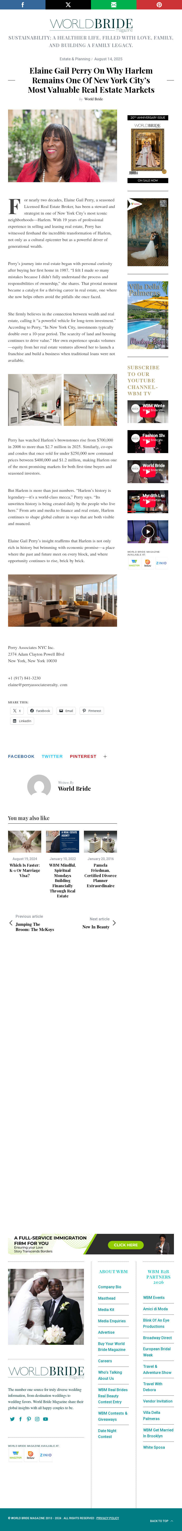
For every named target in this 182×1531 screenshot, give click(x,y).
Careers (105, 1361)
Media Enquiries (112, 1321)
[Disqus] (62, 1013)
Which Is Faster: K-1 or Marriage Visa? (24, 870)
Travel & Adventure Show (157, 1369)
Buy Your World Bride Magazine (111, 1346)
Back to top (159, 1521)
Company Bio (109, 1287)
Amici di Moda (155, 1309)
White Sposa (154, 1447)
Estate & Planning (75, 59)
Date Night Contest (107, 1434)
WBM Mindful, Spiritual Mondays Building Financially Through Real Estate (62, 880)
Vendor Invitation (158, 1401)
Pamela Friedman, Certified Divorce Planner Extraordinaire (100, 875)
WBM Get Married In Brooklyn (158, 1433)
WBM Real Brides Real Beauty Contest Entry (113, 1396)
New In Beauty (95, 923)
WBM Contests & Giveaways (112, 1416)
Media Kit (106, 1309)
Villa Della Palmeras (151, 1415)
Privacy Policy (107, 1518)
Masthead (106, 1298)
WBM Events (154, 1297)
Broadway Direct (157, 1338)
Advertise (106, 1332)
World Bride (93, 98)
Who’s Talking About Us (110, 1375)
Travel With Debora (152, 1387)
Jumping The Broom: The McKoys (35, 923)
